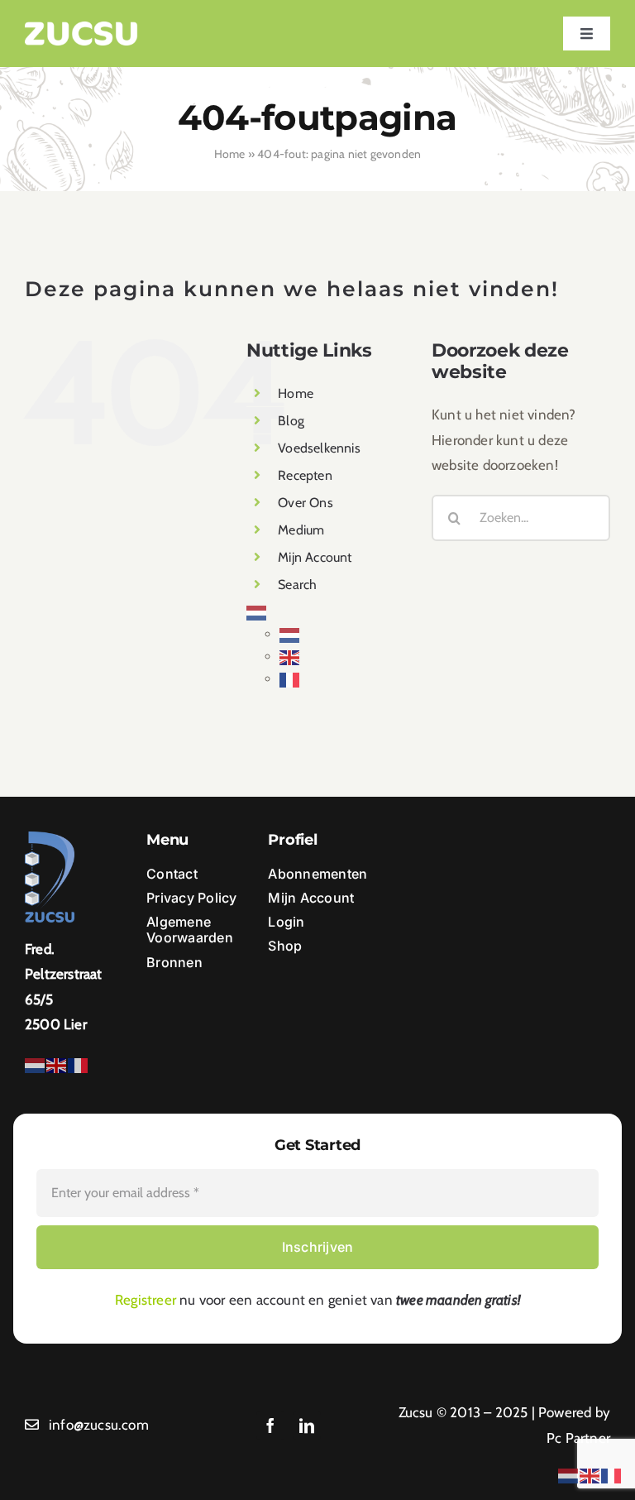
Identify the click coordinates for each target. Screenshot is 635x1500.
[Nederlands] (257, 612)
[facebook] (270, 1425)
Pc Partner (578, 1438)
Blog (291, 421)
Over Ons (305, 502)
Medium (301, 530)
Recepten (305, 475)
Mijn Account (314, 557)
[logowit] (81, 28)
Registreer (145, 1300)
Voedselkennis (319, 448)
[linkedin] (307, 1425)
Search (297, 584)
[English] (290, 656)
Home (230, 153)
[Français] (290, 679)
